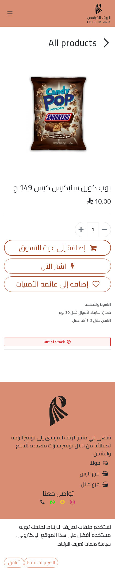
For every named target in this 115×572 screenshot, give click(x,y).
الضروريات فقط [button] (41, 562)
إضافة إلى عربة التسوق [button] (53, 247)
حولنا (94, 463)
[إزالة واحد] (104, 229)
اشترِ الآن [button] (54, 266)
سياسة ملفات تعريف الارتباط (84, 543)
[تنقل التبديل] (10, 13)
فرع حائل (90, 484)
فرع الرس (89, 473)
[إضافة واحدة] (81, 229)
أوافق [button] (14, 562)
